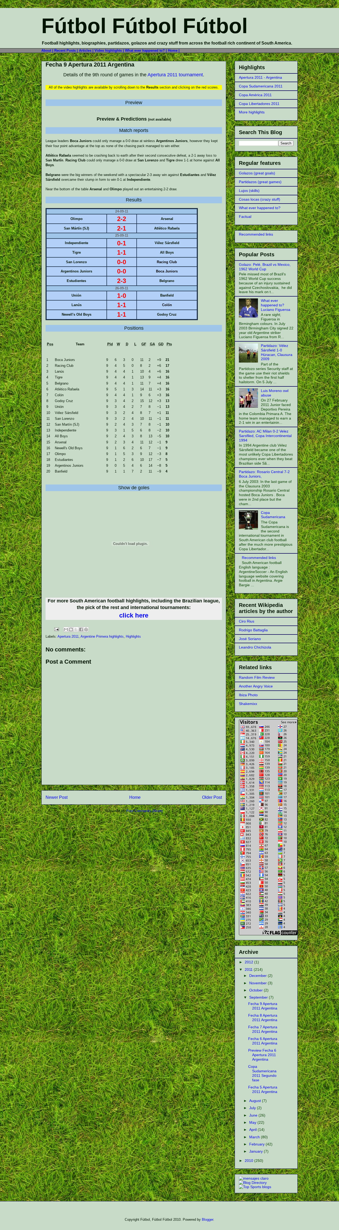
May (253, 1122)
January (256, 1151)
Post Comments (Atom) (144, 811)
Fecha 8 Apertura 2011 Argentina (262, 1017)
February (257, 1144)
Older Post (212, 797)
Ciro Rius (246, 621)
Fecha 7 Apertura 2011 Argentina (262, 1029)
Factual (245, 216)
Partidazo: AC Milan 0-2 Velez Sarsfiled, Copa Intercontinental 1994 (265, 435)
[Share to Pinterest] (86, 629)
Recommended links (256, 234)
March (255, 1137)
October (256, 990)
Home (135, 797)
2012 (249, 962)
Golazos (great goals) (257, 173)
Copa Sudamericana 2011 (261, 86)
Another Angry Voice (256, 686)
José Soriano (250, 639)
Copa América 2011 (255, 95)
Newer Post (57, 797)
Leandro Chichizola (255, 647)
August (255, 1101)
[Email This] (66, 629)
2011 (249, 969)
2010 (249, 1160)
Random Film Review (257, 677)
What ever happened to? (259, 208)
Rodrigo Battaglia (253, 630)
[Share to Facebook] (81, 629)
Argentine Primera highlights (102, 636)
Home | (174, 50)
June (253, 1115)
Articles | (86, 50)
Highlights (133, 636)
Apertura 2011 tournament (175, 74)
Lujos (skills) (249, 190)
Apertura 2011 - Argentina (260, 77)
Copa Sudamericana (273, 514)
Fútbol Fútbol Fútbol (144, 26)
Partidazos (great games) (260, 182)
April (253, 1129)
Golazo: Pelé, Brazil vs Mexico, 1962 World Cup (265, 266)
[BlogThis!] (71, 629)
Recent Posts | (66, 50)
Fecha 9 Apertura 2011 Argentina (90, 64)
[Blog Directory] (253, 1182)
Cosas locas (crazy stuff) (259, 199)
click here (133, 615)
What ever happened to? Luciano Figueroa (275, 305)
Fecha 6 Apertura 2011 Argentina (262, 1041)
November (258, 983)
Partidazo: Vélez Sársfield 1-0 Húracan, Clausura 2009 (276, 352)
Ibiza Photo (248, 695)
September (259, 997)
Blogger (207, 1220)
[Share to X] (76, 629)
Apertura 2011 (68, 636)
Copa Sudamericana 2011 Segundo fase (262, 1073)
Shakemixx (248, 704)
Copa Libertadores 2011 (259, 104)
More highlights (252, 112)
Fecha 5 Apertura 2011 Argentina (262, 1089)
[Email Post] (56, 629)
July (253, 1108)
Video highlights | (110, 50)
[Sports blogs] (255, 1187)
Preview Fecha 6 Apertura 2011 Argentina (262, 1054)
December (258, 975)
